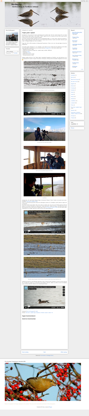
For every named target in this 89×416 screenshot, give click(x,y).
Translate (15, 53)
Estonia (72, 85)
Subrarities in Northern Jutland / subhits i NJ (44, 312)
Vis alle (82, 69)
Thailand (73, 117)
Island (72, 92)
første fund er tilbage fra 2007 (32, 201)
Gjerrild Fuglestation (77, 51)
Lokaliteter (73, 100)
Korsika (72, 98)
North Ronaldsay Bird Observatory (77, 33)
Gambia (72, 90)
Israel (72, 94)
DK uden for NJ (74, 81)
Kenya (72, 96)
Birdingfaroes (75, 59)
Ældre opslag (64, 352)
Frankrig (72, 88)
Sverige (72, 115)
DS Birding (74, 66)
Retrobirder (74, 40)
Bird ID (72, 77)
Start (44, 352)
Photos (72, 128)
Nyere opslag (25, 352)
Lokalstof (73, 102)
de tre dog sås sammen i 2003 (51, 207)
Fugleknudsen (75, 62)
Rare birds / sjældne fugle (31, 312)
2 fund (29, 52)
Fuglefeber (74, 48)
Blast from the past (75, 79)
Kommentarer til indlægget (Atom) (47, 355)
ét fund (28, 51)
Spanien (72, 110)
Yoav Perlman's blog (76, 55)
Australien (73, 75)
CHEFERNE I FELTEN (77, 44)
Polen (72, 105)
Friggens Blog (75, 37)
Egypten (72, 83)
